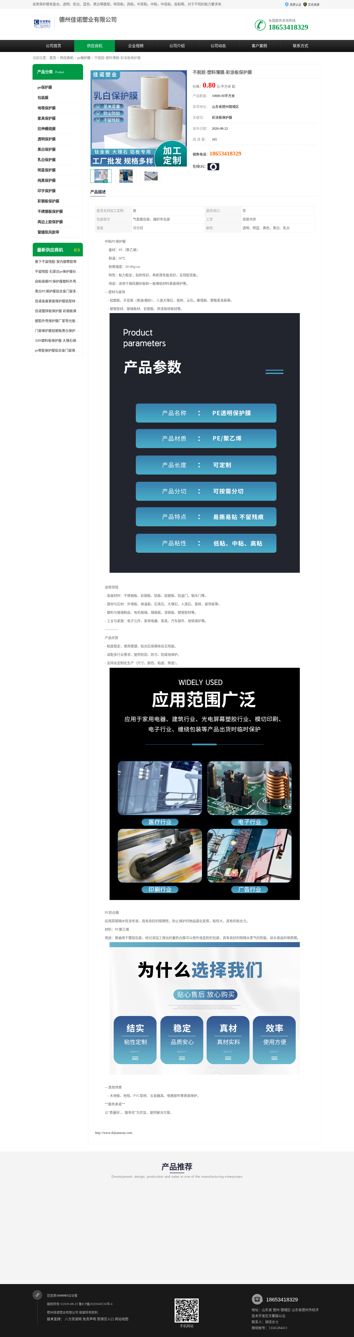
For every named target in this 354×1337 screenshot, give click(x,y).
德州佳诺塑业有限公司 (62, 1312)
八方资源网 (73, 1319)
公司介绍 (177, 46)
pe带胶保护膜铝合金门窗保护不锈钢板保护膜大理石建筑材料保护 (58, 350)
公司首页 (53, 46)
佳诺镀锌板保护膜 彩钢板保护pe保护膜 (58, 311)
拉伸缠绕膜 (47, 129)
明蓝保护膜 (47, 170)
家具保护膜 (47, 118)
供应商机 (94, 46)
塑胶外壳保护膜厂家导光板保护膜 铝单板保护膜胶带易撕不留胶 (58, 321)
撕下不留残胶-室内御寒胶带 (56, 262)
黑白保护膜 (47, 149)
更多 (77, 250)
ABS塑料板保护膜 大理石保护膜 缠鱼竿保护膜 (58, 340)
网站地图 (121, 1319)
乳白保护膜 (47, 160)
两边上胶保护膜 (50, 222)
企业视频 (136, 46)
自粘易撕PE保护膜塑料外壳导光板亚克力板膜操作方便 (58, 281)
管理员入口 (105, 1319)
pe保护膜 (84, 58)
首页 (52, 58)
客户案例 (259, 46)
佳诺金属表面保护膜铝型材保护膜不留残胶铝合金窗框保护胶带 (58, 301)
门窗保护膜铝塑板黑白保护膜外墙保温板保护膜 (58, 331)
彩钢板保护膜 (48, 201)
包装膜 (43, 98)
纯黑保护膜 (47, 180)
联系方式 (300, 46)
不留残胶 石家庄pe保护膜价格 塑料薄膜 (58, 271)
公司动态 (218, 46)
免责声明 (89, 1319)
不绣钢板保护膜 (50, 211)
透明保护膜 (47, 139)
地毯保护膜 (47, 108)
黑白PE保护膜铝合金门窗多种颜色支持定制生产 (58, 291)
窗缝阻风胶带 (48, 232)
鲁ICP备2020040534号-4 (95, 1304)
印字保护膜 (47, 191)
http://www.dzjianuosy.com (113, 1133)
